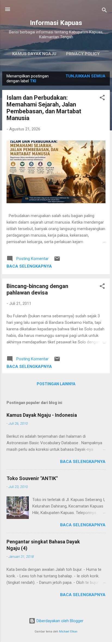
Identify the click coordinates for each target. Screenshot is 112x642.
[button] (102, 98)
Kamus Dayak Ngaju (34, 53)
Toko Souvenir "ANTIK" (32, 478)
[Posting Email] (57, 260)
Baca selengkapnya (29, 266)
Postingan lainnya (56, 384)
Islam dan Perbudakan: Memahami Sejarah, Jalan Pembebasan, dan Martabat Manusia (44, 107)
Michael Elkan (68, 631)
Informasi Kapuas (56, 23)
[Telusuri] (104, 11)
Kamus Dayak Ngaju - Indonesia (42, 415)
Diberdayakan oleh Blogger (59, 620)
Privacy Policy (83, 53)
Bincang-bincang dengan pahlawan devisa (37, 289)
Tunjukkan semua (85, 76)
